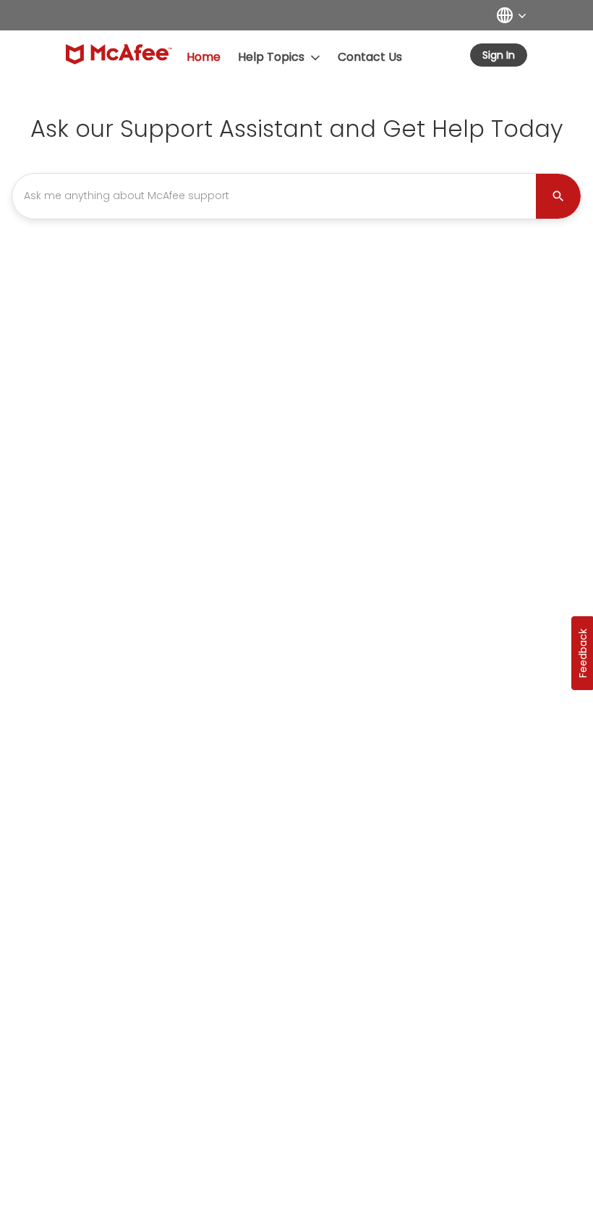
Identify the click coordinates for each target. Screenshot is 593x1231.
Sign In (498, 55)
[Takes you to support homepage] (119, 54)
